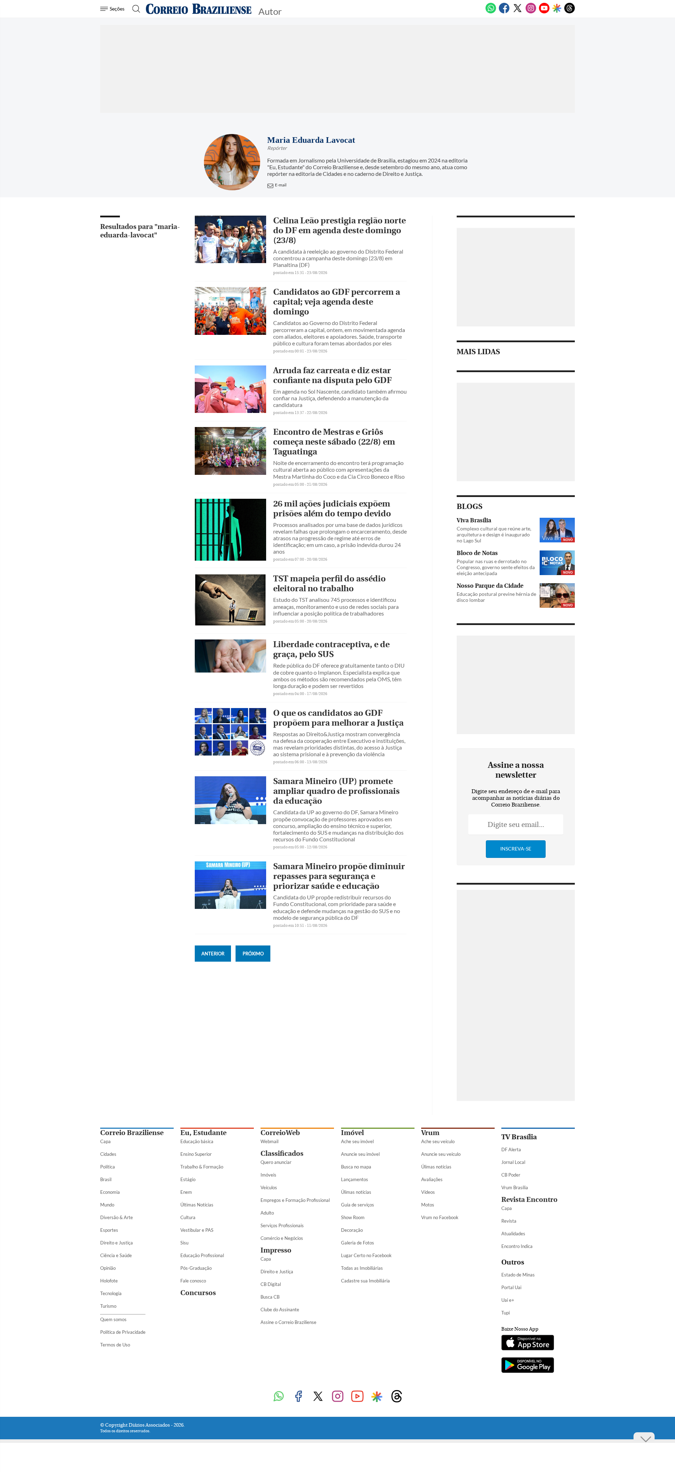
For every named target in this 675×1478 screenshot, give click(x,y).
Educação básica (196, 1141)
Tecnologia (111, 1293)
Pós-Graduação (196, 1268)
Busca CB (270, 1297)
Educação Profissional (202, 1255)
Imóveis (268, 1175)
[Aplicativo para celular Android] (527, 1366)
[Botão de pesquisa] (134, 8)
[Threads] (569, 12)
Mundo (107, 1205)
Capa (105, 1141)
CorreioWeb (280, 1133)
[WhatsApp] (491, 12)
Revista (508, 1221)
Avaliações (432, 1179)
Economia (110, 1192)
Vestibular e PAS (196, 1230)
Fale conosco (193, 1280)
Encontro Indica (517, 1246)
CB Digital (271, 1284)
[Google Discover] (556, 9)
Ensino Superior (196, 1154)
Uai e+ (507, 1300)
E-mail (281, 185)
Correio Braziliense (131, 1133)
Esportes (109, 1230)
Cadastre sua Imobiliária (365, 1280)
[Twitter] (517, 12)
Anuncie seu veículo (441, 1154)
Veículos (269, 1187)
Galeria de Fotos (357, 1243)
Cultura (187, 1217)
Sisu (184, 1243)
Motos (427, 1205)
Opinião (108, 1268)
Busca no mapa (356, 1167)
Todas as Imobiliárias (362, 1268)
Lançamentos (354, 1179)
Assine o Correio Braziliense (288, 1322)
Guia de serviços (357, 1205)
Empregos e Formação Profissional (295, 1200)
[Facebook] (504, 12)
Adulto (267, 1213)
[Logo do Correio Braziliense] (198, 9)
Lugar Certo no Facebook (366, 1255)
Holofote (109, 1280)
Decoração (352, 1230)
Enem (186, 1192)
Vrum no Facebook (439, 1217)
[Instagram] (531, 12)
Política (107, 1167)
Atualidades (513, 1233)
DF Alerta (511, 1149)
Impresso (276, 1250)
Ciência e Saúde (116, 1255)
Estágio (187, 1179)
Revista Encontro (529, 1200)
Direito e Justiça (116, 1243)
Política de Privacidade (123, 1332)
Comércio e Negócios (282, 1238)
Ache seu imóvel (357, 1141)
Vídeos (428, 1192)
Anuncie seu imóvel (360, 1154)
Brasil (105, 1179)
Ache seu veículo (438, 1141)
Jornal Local (513, 1162)
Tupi (505, 1312)
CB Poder (510, 1175)
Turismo (108, 1306)
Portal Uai (511, 1287)
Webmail (269, 1141)
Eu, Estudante (203, 1133)
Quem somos (113, 1319)
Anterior (212, 953)
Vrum (430, 1133)
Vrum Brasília (514, 1187)
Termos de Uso (115, 1345)
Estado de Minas (518, 1275)
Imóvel (352, 1133)
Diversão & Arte (116, 1217)
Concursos (198, 1293)
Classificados (282, 1153)
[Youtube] (544, 12)
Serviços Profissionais (282, 1225)
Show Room (353, 1217)
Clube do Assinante (280, 1309)
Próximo (253, 953)
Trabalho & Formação (201, 1167)
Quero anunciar (276, 1162)
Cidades (108, 1154)
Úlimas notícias (356, 1192)
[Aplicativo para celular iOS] (527, 1343)
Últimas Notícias (196, 1205)
